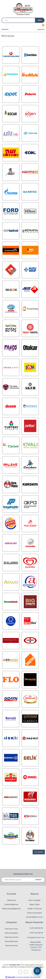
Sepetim (41, 29)
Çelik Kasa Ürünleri (11, 937)
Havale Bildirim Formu (34, 917)
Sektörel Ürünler (11, 946)
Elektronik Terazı (11, 929)
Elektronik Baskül (11, 933)
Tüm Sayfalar (38, 852)
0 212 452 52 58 (36, 928)
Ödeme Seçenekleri (34, 913)
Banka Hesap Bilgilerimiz (11, 909)
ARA (40, 20)
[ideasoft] (10, 977)
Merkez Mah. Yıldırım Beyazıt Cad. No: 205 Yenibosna (36, 946)
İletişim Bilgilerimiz (11, 904)
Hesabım (4, 29)
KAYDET (38, 880)
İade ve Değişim (34, 900)
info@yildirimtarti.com (36, 937)
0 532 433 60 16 (36, 933)
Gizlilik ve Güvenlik (34, 909)
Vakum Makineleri (11, 941)
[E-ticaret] (23, 977)
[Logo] (23, 9)
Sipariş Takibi (34, 904)
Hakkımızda (11, 900)
